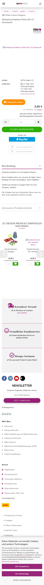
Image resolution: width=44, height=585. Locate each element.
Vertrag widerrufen (11, 430)
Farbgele (8, 520)
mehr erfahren (22, 313)
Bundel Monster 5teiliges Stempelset (11, 250)
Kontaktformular (11, 484)
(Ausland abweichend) (28, 94)
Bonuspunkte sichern (14, 102)
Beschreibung (8, 165)
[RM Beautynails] (22, 3)
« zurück (14, 11)
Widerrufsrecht (10, 442)
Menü (3, 3)
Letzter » (31, 11)
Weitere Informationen (22, 580)
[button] (5, 122)
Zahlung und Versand (12, 438)
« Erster (6, 11)
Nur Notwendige (22, 574)
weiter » (23, 11)
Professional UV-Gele (13, 515)
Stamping (9, 535)
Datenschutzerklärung (10, 561)
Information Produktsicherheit (17, 208)
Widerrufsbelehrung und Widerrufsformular (20, 434)
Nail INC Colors (11, 530)
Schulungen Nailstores (13, 479)
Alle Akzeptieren (22, 566)
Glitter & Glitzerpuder (13, 525)
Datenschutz (9, 450)
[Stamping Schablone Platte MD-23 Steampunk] (22, 44)
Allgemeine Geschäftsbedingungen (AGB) (20, 446)
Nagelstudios (10, 470)
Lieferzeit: (6, 84)
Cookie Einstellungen (12, 454)
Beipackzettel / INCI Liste (14, 493)
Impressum (8, 426)
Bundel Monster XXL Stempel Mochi (33, 250)
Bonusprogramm (11, 474)
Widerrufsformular (11, 488)
